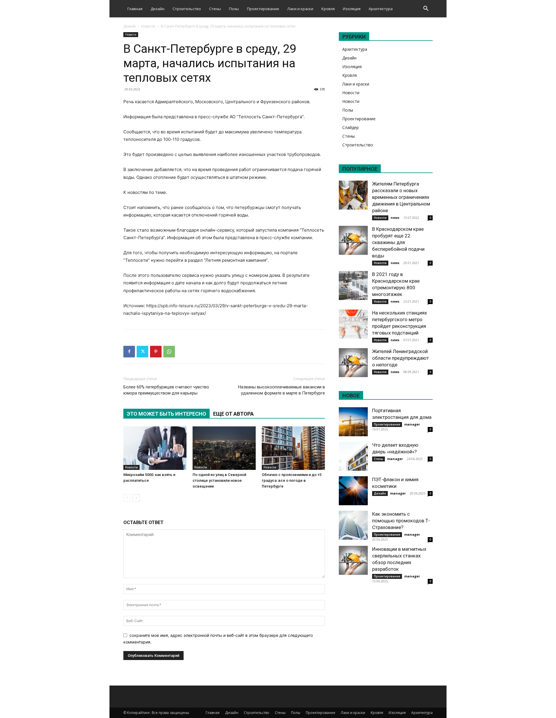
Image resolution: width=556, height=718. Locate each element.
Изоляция (352, 8)
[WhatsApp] (169, 351)
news (395, 217)
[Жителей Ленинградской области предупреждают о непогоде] (353, 362)
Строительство (187, 8)
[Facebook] (129, 351)
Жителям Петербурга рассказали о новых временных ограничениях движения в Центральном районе (401, 197)
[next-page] (136, 497)
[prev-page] (127, 497)
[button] (426, 9)
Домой (129, 26)
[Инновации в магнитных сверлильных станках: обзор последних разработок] (353, 560)
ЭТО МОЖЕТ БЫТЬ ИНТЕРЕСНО (166, 414)
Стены (215, 8)
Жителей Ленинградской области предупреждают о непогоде (400, 358)
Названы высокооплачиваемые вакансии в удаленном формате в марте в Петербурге (281, 390)
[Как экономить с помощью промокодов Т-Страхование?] (353, 525)
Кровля (328, 8)
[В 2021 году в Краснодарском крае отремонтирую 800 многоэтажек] (353, 285)
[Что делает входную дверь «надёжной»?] (353, 456)
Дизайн (157, 8)
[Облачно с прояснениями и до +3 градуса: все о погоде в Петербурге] (293, 448)
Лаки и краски (300, 8)
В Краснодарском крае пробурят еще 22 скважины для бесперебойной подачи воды (398, 242)
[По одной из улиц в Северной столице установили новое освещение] (224, 448)
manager (412, 424)
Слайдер (350, 127)
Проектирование (263, 8)
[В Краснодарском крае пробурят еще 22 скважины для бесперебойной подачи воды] (353, 240)
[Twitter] (142, 351)
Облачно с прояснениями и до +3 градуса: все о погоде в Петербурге (291, 480)
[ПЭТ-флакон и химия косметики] (353, 490)
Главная (134, 8)
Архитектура (381, 8)
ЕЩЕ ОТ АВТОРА (233, 414)
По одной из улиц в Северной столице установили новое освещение (219, 480)
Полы (234, 8)
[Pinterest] (156, 351)
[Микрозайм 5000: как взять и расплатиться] (154, 448)
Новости (148, 26)
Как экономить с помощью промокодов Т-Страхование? (401, 520)
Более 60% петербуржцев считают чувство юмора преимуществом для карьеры (166, 390)
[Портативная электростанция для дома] (353, 421)
